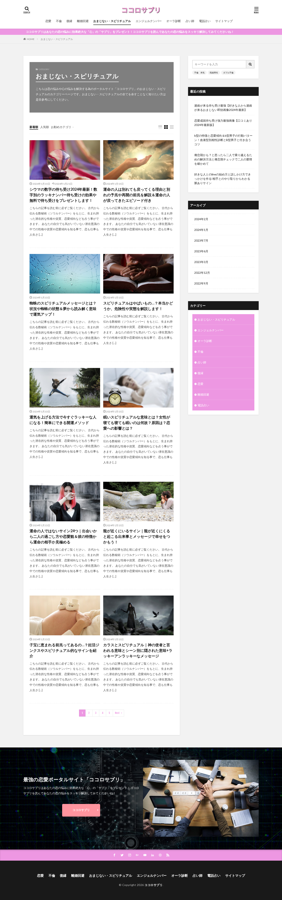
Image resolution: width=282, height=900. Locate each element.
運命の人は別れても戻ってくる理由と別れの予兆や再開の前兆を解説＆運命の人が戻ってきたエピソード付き (136, 195)
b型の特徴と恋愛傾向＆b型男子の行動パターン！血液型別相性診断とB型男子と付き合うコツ (223, 140)
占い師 (190, 21)
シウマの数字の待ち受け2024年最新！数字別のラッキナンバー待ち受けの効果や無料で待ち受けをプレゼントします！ (63, 195)
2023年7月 (201, 240)
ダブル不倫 (228, 72)
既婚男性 (214, 72)
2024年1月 (201, 229)
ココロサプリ (81, 810)
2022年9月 (201, 283)
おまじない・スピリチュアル (112, 21)
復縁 (69, 21)
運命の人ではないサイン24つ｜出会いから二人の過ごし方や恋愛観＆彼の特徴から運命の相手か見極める (63, 536)
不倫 (59, 21)
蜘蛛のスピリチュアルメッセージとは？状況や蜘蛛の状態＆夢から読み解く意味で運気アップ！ (63, 308)
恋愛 (48, 21)
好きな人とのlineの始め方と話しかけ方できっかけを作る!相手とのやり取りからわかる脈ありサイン (222, 179)
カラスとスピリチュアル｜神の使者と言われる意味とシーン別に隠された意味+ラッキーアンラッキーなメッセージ (137, 650)
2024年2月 (201, 219)
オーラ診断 (173, 21)
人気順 (44, 127)
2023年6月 (201, 251)
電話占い (205, 21)
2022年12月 (202, 272)
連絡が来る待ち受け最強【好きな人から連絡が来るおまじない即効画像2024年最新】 (223, 108)
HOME (30, 39)
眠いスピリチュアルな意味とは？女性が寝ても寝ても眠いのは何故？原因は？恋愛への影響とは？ (136, 422)
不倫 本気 (199, 72)
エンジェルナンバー (149, 21)
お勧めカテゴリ (61, 127)
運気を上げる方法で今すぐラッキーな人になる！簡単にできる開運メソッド (63, 420)
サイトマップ (224, 21)
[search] (250, 64)
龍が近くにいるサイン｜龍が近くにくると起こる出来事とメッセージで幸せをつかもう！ (136, 536)
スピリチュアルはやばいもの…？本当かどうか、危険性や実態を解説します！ (138, 306)
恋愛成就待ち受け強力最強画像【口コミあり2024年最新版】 (223, 123)
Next (117, 712)
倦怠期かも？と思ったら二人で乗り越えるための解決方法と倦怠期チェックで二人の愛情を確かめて (223, 159)
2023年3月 (201, 262)
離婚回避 (83, 21)
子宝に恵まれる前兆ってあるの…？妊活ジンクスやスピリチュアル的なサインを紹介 (64, 650)
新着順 (34, 127)
